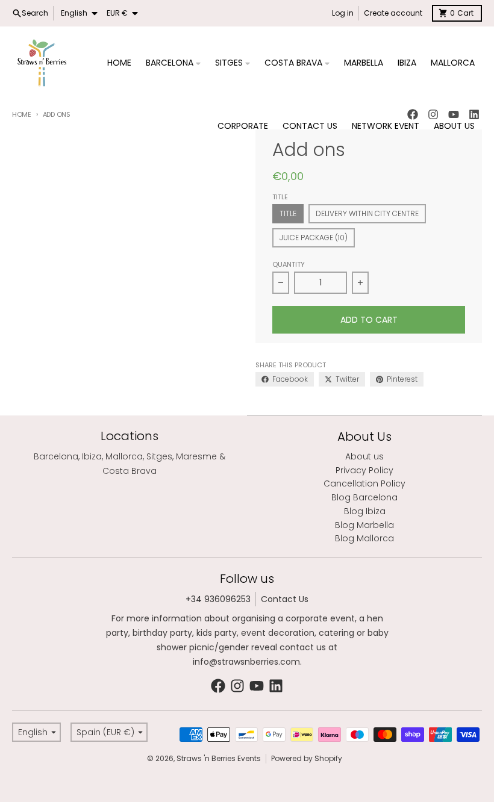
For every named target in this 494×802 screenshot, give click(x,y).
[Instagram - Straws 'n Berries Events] (237, 686)
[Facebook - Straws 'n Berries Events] (218, 686)
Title (288, 213)
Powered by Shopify (306, 758)
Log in (343, 13)
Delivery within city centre (367, 213)
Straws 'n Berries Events (219, 758)
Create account (393, 13)
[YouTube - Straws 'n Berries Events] (256, 686)
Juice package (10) (314, 237)
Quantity (288, 264)
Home (21, 114)
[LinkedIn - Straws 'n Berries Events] (276, 686)
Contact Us (284, 599)
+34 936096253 (218, 599)
